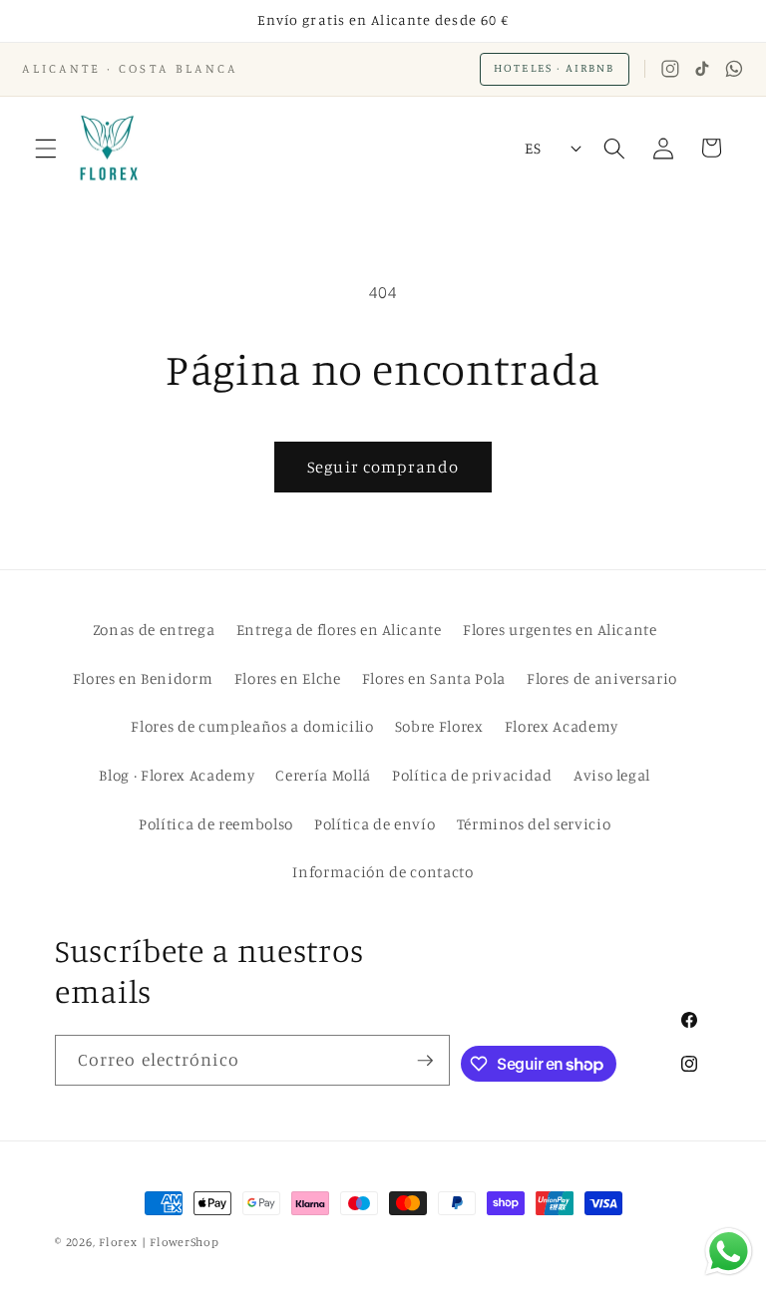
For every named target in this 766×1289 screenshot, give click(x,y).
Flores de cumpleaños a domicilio (252, 726)
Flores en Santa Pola (434, 678)
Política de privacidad (472, 775)
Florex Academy (561, 726)
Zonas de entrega (154, 629)
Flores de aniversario (602, 678)
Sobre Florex (439, 726)
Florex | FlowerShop (159, 1241)
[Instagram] (670, 69)
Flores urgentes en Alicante (560, 629)
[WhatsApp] (734, 69)
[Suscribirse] (425, 1061)
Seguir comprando (383, 467)
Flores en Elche (287, 678)
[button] (46, 147)
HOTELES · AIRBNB (554, 68)
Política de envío (374, 823)
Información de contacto (382, 871)
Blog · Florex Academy (176, 775)
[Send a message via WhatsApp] (728, 1251)
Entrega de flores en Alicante (339, 629)
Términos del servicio (534, 823)
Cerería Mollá (323, 775)
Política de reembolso (216, 823)
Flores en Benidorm (143, 678)
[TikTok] (702, 69)
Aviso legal (612, 775)
